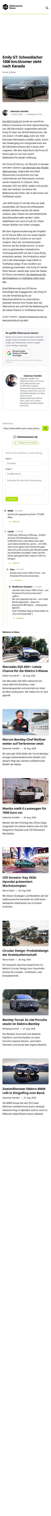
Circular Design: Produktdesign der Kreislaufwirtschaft (25, 953)
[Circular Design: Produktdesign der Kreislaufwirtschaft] (25, 933)
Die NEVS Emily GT (12, 121)
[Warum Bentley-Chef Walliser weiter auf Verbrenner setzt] (25, 722)
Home (5, 72)
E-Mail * (9, 469)
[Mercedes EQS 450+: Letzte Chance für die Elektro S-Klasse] (25, 649)
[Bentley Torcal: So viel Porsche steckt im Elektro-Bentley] (25, 1002)
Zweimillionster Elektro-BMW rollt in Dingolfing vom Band (23, 1091)
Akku (26, 135)
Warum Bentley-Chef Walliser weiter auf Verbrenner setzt (24, 741)
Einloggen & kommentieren (27, 443)
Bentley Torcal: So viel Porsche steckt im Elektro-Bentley (24, 1022)
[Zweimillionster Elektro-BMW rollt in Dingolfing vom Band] (25, 1071)
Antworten (15, 522)
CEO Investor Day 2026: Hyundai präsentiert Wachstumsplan (19, 881)
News (13, 72)
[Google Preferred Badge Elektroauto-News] (18, 353)
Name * (9, 459)
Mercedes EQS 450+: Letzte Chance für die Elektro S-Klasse (25, 669)
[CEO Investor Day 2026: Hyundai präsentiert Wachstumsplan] (25, 860)
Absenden (12, 499)
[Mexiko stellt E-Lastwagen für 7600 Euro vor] (25, 791)
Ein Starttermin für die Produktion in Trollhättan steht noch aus (24, 278)
